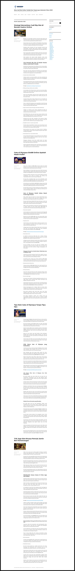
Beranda (15, 14)
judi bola (22, 14)
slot (49, 29)
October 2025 (51, 46)
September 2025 (52, 47)
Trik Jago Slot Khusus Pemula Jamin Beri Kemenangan (35, 231)
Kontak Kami (41, 14)
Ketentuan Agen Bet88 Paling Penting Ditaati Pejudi (35, 500)
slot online (33, 14)
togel (37, 14)
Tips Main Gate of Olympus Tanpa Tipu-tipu (34, 85)
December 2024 (52, 50)
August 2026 (51, 42)
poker (25, 14)
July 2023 (51, 56)
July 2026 (51, 43)
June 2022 (51, 59)
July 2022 (51, 58)
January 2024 (51, 54)
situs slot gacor (51, 33)
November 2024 (52, 51)
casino (19, 14)
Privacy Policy (33, 567)
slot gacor (29, 14)
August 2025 (51, 48)
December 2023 (52, 55)
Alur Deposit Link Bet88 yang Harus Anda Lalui (34, 369)
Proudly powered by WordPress (40, 567)
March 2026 (51, 45)
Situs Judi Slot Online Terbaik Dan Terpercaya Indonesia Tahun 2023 (33, 10)
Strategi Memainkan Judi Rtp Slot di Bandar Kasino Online (28, 26)
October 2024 (51, 52)
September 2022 (52, 57)
